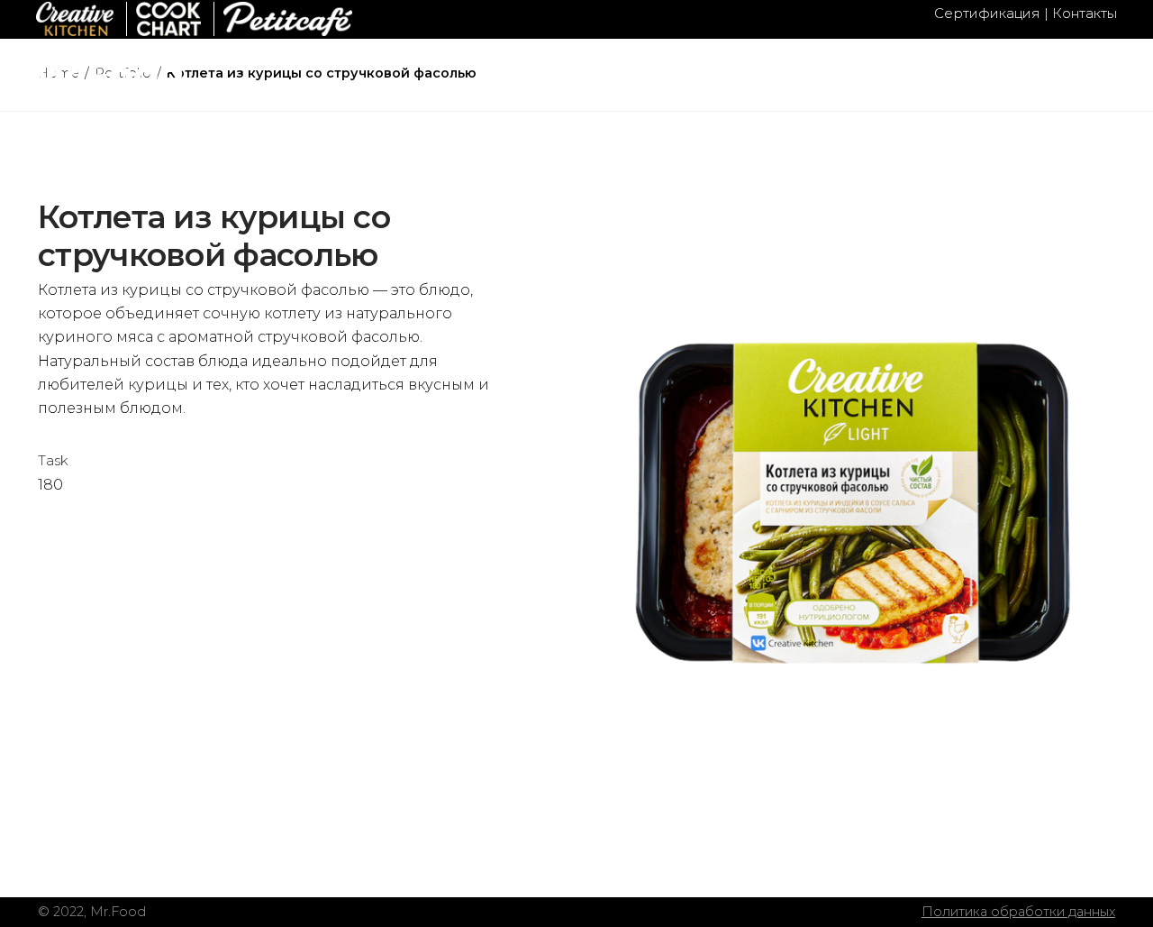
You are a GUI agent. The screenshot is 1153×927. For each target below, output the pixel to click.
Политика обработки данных (1018, 912)
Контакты (1084, 13)
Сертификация (987, 13)
